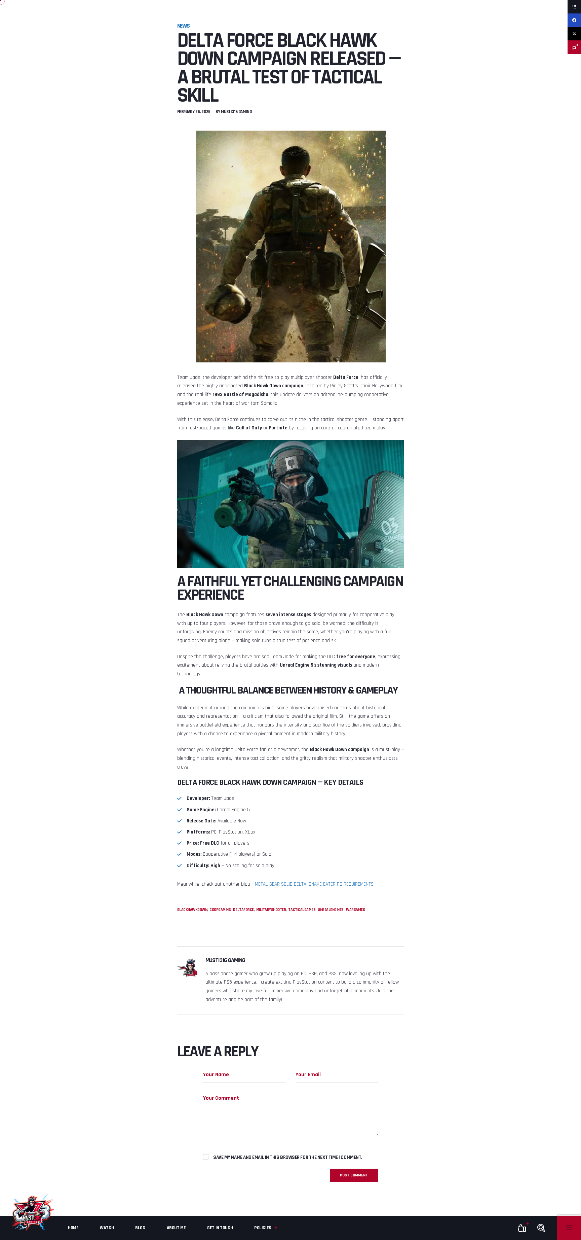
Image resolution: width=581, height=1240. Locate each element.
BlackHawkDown (192, 909)
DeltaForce (243, 909)
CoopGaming (220, 909)
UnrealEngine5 (331, 909)
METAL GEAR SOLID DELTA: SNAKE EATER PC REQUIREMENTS (314, 884)
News (183, 26)
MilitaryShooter (271, 909)
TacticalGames (301, 909)
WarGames (355, 909)
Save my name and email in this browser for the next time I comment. (287, 1157)
